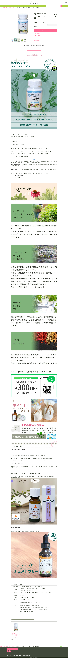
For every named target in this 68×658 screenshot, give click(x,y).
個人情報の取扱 (27, 655)
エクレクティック (11, 7)
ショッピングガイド (10, 655)
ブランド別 (5, 7)
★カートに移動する (37, 33)
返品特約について (37, 40)
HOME (1, 7)
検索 (61, 6)
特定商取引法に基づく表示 (19, 655)
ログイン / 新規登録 (64, 2)
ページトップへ (61, 646)
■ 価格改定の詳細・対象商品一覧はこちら (34, 50)
